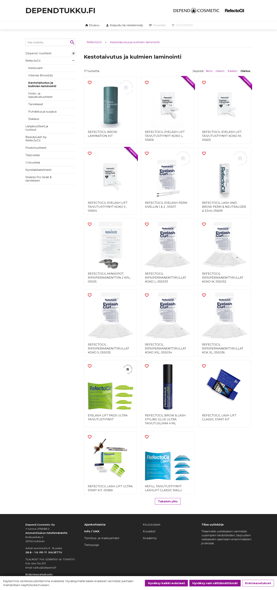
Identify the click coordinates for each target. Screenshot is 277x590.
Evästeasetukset (258, 583)
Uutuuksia (32, 162)
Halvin (220, 71)
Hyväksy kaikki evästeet (166, 583)
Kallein (232, 71)
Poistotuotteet (35, 147)
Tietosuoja (91, 545)
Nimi (209, 71)
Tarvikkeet (35, 104)
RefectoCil (32, 60)
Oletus (245, 71)
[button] (124, 25)
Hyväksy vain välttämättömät (215, 583)
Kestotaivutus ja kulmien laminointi (42, 84)
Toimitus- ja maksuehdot (101, 538)
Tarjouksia (32, 155)
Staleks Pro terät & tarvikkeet (38, 178)
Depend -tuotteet (38, 53)
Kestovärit (35, 68)
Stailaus (33, 119)
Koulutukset (151, 524)
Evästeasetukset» (39, 574)
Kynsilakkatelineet (38, 170)
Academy (150, 538)
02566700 (51, 559)
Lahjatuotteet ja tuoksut (36, 127)
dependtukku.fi (60, 10)
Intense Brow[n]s (40, 75)
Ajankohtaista (95, 524)
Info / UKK (91, 531)
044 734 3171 (38, 563)
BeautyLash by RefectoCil (36, 138)
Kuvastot (149, 531)
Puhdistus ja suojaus (42, 111)
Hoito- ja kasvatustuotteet (40, 95)
